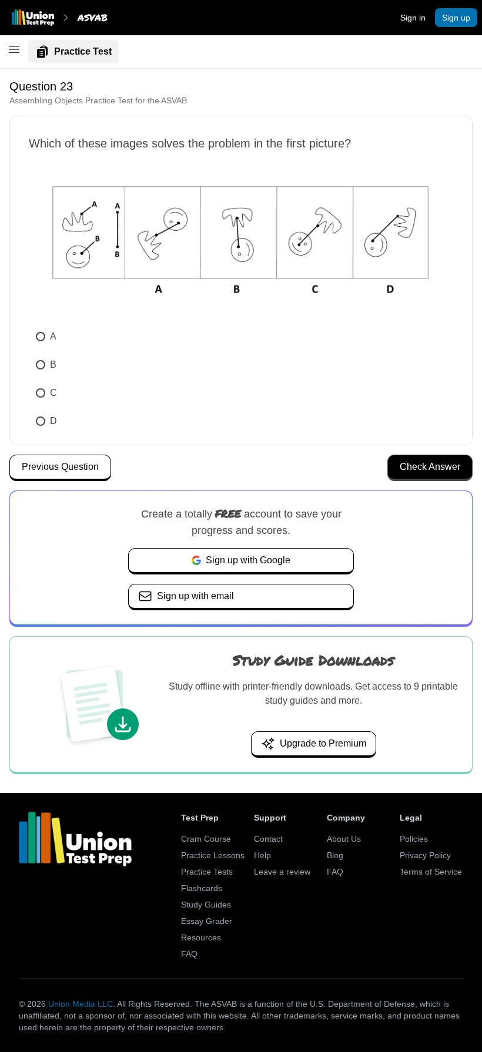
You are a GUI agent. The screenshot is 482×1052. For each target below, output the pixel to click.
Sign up (456, 17)
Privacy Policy (425, 855)
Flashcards (201, 888)
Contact (268, 838)
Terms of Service (431, 871)
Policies (414, 838)
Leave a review (282, 871)
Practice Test (83, 51)
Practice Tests (207, 871)
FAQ (189, 954)
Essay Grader (206, 921)
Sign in (413, 17)
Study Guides (206, 904)
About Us (344, 838)
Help (262, 855)
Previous (60, 467)
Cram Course (206, 838)
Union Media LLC (80, 1004)
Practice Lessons (213, 855)
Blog (335, 855)
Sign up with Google (248, 560)
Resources (201, 937)
